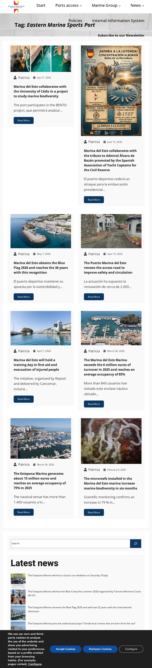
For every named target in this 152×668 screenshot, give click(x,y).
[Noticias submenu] (143, 5)
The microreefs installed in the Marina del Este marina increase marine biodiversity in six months (110, 483)
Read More (24, 120)
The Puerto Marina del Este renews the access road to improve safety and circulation (108, 268)
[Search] (135, 543)
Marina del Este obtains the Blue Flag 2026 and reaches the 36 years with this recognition (41, 268)
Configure (35, 664)
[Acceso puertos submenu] (81, 5)
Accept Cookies (65, 649)
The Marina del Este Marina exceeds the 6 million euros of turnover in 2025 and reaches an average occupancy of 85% (109, 367)
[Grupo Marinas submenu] (119, 5)
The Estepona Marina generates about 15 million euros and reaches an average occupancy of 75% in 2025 (40, 480)
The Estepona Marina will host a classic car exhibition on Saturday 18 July (68, 575)
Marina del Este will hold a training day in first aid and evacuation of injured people (36, 365)
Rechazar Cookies (100, 649)
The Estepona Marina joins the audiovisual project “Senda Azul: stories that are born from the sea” (82, 623)
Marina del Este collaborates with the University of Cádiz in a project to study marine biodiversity (41, 91)
